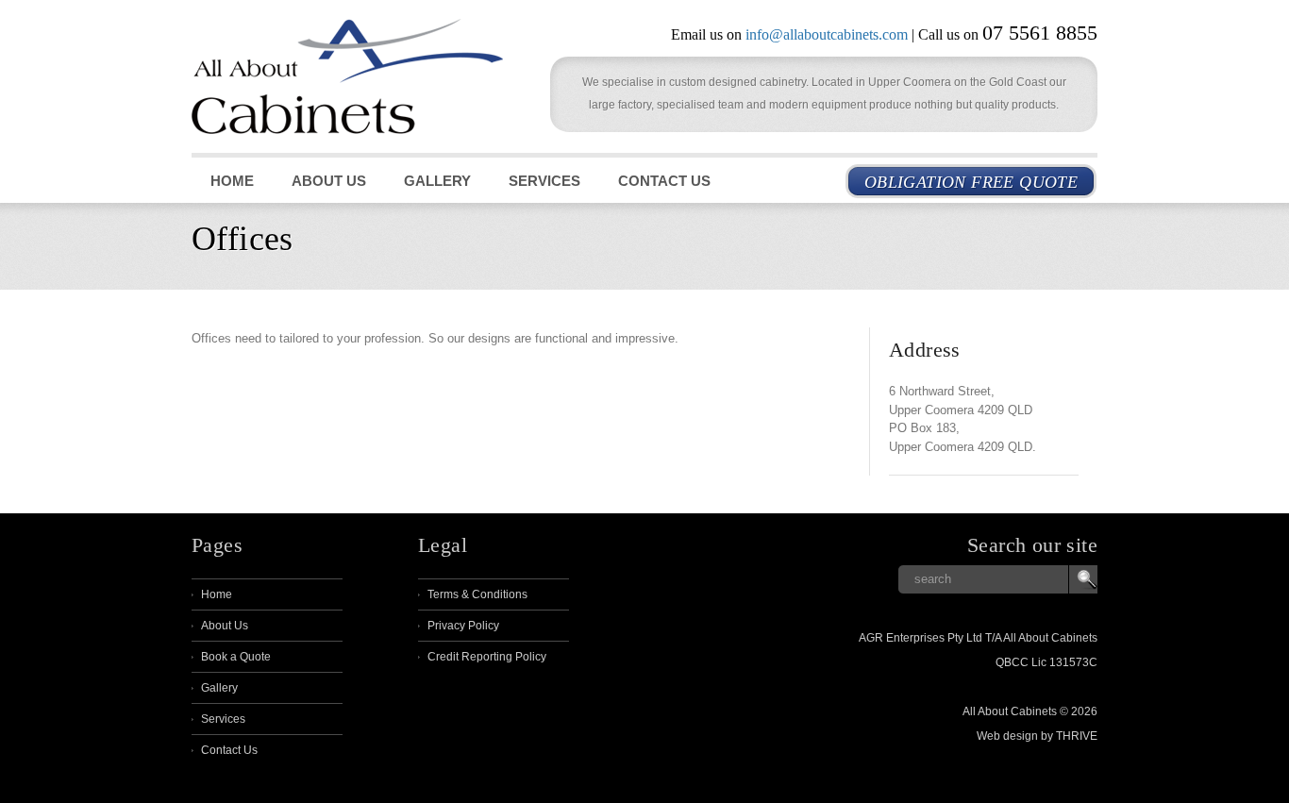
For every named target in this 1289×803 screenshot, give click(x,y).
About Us (329, 181)
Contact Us (664, 181)
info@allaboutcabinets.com (826, 34)
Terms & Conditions (477, 594)
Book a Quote (236, 656)
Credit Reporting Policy (486, 656)
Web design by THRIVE (1037, 736)
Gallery (437, 181)
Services (544, 181)
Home (232, 181)
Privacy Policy (463, 625)
